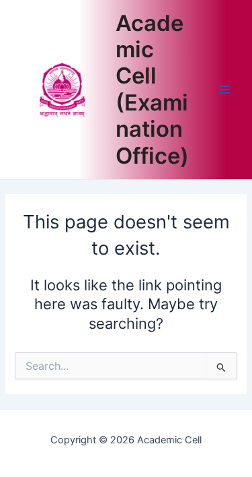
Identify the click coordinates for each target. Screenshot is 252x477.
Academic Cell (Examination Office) (152, 89)
